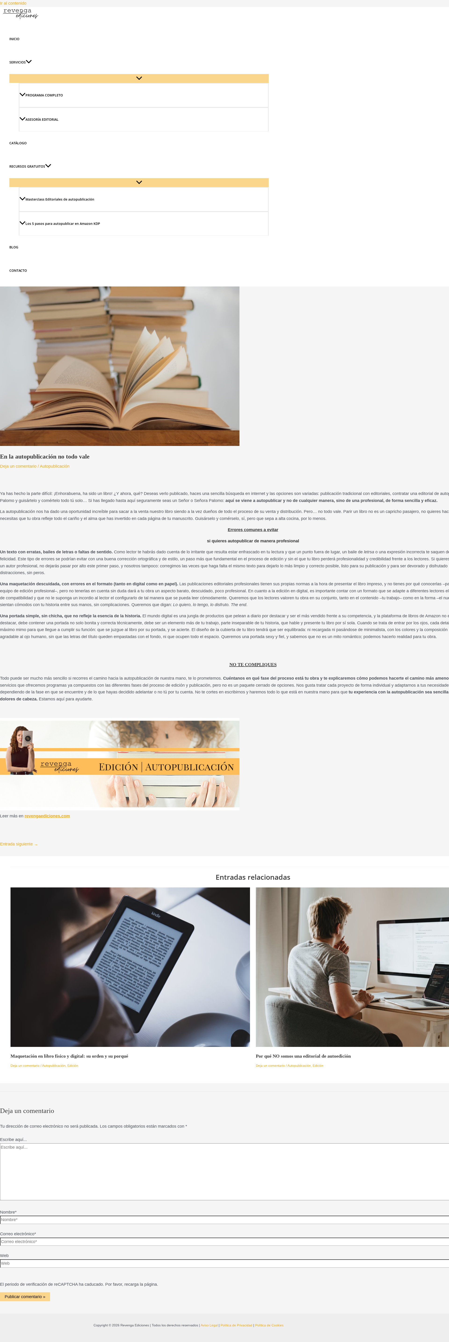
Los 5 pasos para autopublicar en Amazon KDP (62, 223)
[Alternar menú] (139, 78)
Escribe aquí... (13, 1139)
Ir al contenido (13, 3)
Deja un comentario (18, 466)
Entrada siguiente (19, 844)
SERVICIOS (17, 62)
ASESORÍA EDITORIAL (41, 119)
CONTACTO (18, 270)
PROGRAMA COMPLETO (44, 95)
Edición (72, 1065)
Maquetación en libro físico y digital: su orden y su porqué (69, 1056)
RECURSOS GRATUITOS (27, 166)
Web (4, 1255)
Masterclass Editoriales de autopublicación (59, 199)
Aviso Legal (209, 1325)
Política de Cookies (269, 1325)
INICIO (14, 39)
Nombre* (8, 1212)
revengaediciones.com (47, 816)
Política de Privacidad (236, 1325)
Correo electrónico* (18, 1234)
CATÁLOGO (18, 143)
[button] (29, 62)
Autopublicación (54, 466)
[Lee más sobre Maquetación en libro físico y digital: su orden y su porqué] (130, 1045)
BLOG (13, 247)
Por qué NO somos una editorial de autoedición (303, 1056)
